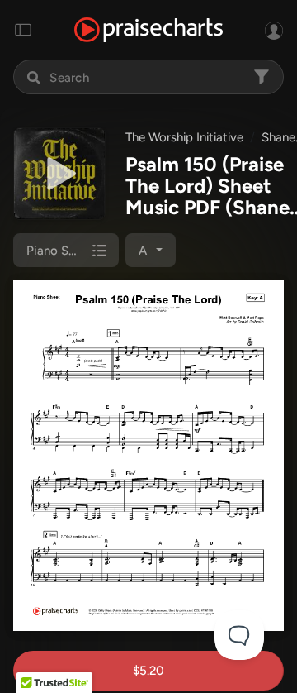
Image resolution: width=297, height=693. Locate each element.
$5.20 (148, 670)
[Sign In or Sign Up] (274, 30)
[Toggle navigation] (23, 30)
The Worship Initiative (184, 137)
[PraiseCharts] (148, 30)
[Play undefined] (59, 173)
